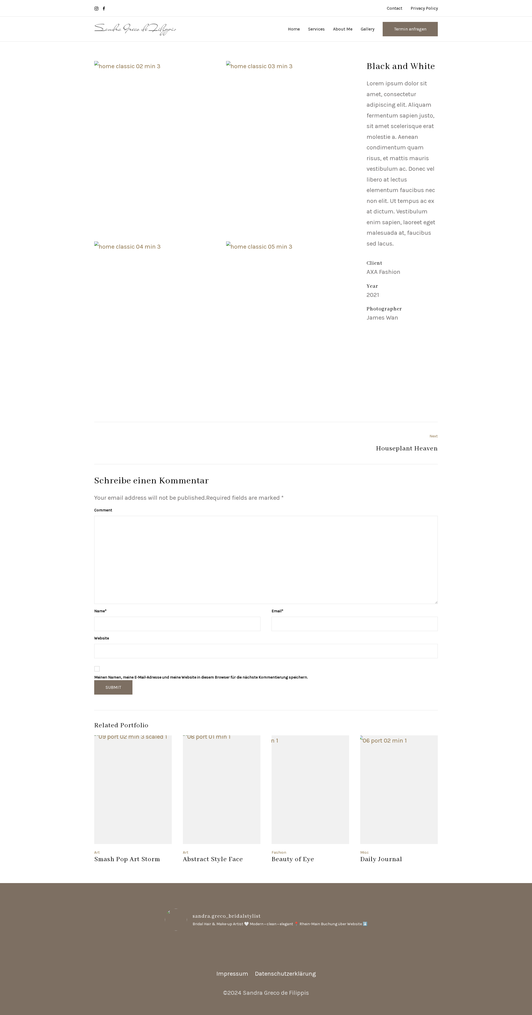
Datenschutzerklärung (285, 973)
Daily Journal (381, 859)
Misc (364, 852)
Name (100, 611)
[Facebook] (104, 8)
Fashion (279, 852)
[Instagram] (96, 8)
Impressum (232, 973)
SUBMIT (113, 687)
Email (277, 611)
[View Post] (133, 789)
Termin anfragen (410, 29)
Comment (103, 510)
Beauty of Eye (293, 859)
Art (97, 852)
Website (101, 638)
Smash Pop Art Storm (127, 859)
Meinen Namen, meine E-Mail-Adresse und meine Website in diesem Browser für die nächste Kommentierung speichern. (201, 677)
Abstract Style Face (213, 859)
